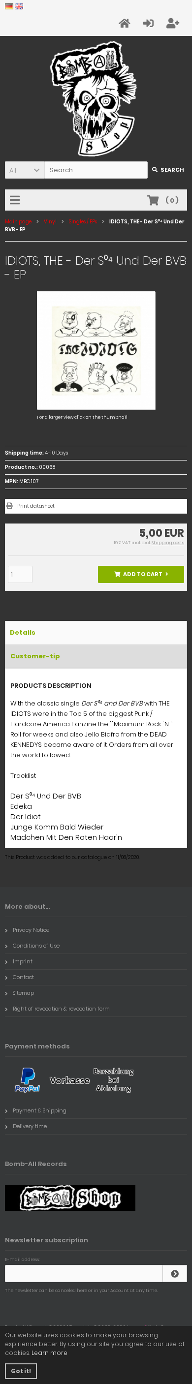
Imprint (22, 961)
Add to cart (141, 574)
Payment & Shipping (39, 1110)
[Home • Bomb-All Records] (96, 98)
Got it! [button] (21, 1371)
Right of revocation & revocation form (61, 1009)
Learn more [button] (49, 1353)
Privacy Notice (31, 930)
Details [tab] (22, 632)
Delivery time (30, 1126)
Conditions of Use (36, 946)
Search (168, 170)
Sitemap (23, 993)
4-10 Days (56, 453)
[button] (24, 170)
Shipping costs (168, 543)
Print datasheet (36, 506)
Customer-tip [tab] (35, 656)
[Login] (175, 1273)
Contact (23, 977)
